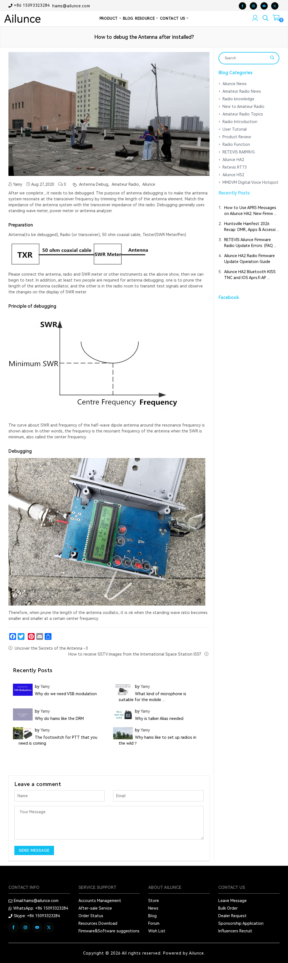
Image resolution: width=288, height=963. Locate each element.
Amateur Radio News (241, 91)
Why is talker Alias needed (159, 718)
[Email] (39, 636)
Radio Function (236, 144)
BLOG (128, 18)
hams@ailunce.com (71, 5)
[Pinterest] (31, 636)
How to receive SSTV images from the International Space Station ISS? (135, 654)
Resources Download (97, 923)
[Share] (48, 636)
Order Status (90, 916)
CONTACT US (173, 18)
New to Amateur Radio (243, 106)
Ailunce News (234, 83)
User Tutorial (234, 129)
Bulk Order (228, 908)
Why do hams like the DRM (59, 718)
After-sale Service (95, 908)
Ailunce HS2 (233, 175)
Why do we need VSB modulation (66, 694)
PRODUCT (109, 18)
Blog (152, 916)
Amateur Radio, (125, 184)
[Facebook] (12, 636)
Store (153, 900)
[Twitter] (21, 636)
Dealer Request (232, 916)
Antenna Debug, (93, 184)
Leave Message (232, 900)
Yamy (17, 184)
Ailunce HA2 (233, 159)
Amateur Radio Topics (242, 114)
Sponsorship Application (241, 923)
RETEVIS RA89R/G (238, 152)
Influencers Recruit (235, 931)
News (153, 908)
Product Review (236, 137)
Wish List (156, 931)
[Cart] (276, 19)
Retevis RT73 (234, 167)
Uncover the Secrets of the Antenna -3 (51, 648)
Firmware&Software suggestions (109, 931)
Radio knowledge (238, 99)
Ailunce (148, 184)
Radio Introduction (239, 121)
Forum (153, 923)
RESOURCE (145, 18)
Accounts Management (99, 900)
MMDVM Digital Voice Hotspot (250, 182)
